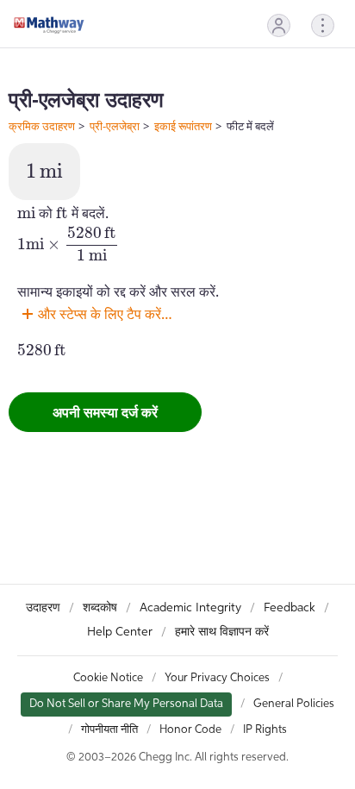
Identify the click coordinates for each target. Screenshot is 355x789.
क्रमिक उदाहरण (42, 126)
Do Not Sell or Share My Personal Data (126, 704)
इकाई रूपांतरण (183, 126)
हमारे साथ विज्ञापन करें (222, 632)
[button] (278, 25)
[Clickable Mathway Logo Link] (49, 25)
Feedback (289, 608)
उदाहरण (43, 608)
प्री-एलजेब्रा (115, 126)
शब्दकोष (100, 608)
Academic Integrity (190, 608)
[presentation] (44, 171)
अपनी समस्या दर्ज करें (105, 412)
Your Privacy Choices (217, 678)
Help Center (120, 632)
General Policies (293, 704)
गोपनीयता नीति (109, 730)
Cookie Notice (108, 678)
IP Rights (265, 730)
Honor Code (190, 730)
